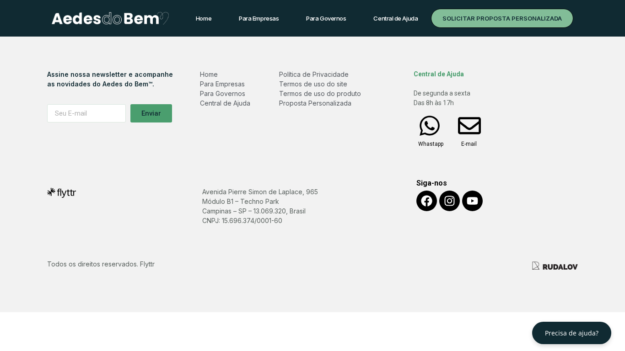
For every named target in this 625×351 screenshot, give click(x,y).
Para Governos (326, 18)
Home (203, 18)
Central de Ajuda (395, 18)
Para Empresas (259, 18)
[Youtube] (472, 201)
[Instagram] (449, 201)
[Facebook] (426, 201)
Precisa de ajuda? (571, 333)
